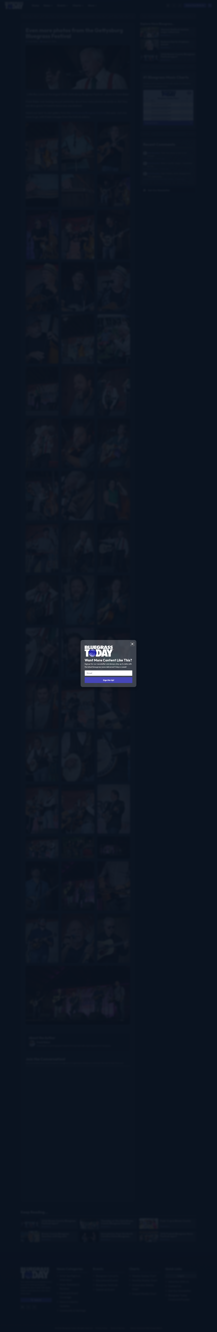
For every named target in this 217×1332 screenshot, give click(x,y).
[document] (108, 666)
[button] (132, 643)
